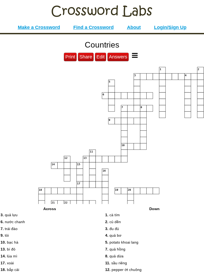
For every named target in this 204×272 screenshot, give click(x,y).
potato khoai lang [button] (121, 242)
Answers (118, 57)
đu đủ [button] (112, 229)
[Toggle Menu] (134, 55)
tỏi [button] (5, 235)
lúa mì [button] (9, 256)
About (134, 27)
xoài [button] (7, 263)
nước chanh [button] (13, 222)
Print (70, 57)
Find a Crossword (93, 27)
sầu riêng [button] (116, 263)
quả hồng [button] (115, 249)
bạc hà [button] (9, 242)
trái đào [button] (9, 229)
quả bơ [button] (113, 235)
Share (85, 57)
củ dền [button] (113, 222)
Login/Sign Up (170, 27)
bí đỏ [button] (8, 249)
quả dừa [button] (114, 256)
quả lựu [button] (9, 215)
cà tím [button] (112, 215)
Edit (100, 57)
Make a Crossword (39, 27)
